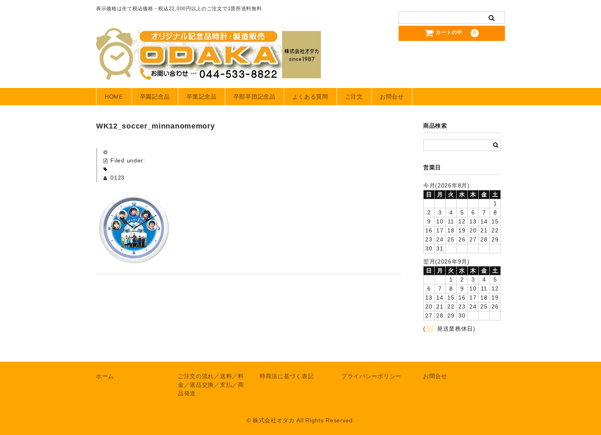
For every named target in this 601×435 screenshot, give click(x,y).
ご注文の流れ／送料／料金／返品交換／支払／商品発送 (211, 385)
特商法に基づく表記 (287, 376)
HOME (114, 96)
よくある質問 (310, 96)
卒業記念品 (201, 96)
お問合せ (392, 96)
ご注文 (354, 96)
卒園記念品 (155, 96)
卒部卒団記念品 (254, 96)
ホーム (105, 376)
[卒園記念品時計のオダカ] (208, 72)
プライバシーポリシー (371, 376)
